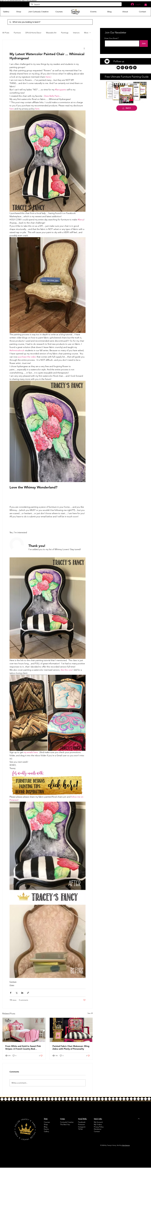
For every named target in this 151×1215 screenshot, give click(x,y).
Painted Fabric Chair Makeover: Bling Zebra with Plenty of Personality (70, 1047)
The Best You (65, 1124)
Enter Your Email (111, 38)
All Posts (5, 33)
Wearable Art (51, 33)
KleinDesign (126, 1145)
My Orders (98, 1124)
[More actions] (84, 48)
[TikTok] (130, 67)
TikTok (80, 1129)
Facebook (81, 1122)
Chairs (12, 985)
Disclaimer (97, 1129)
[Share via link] (28, 993)
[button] (145, 4)
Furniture (17, 33)
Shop (46, 1124)
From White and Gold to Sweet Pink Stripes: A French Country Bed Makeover (23, 1047)
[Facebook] (126, 67)
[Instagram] (122, 67)
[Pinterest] (135, 67)
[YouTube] (118, 67)
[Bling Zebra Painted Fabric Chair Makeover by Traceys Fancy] (71, 1030)
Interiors (76, 33)
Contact (97, 1131)
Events (46, 1129)
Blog (45, 1127)
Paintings (64, 33)
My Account (98, 1122)
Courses (47, 1122)
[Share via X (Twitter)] (16, 993)
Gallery (46, 1131)
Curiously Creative (66, 1122)
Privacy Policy (98, 1127)
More (86, 33)
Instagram (82, 1127)
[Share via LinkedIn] (22, 993)
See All (90, 1013)
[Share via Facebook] (11, 993)
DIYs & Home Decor (33, 33)
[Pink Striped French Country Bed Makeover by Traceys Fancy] (23, 1030)
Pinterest (81, 1124)
